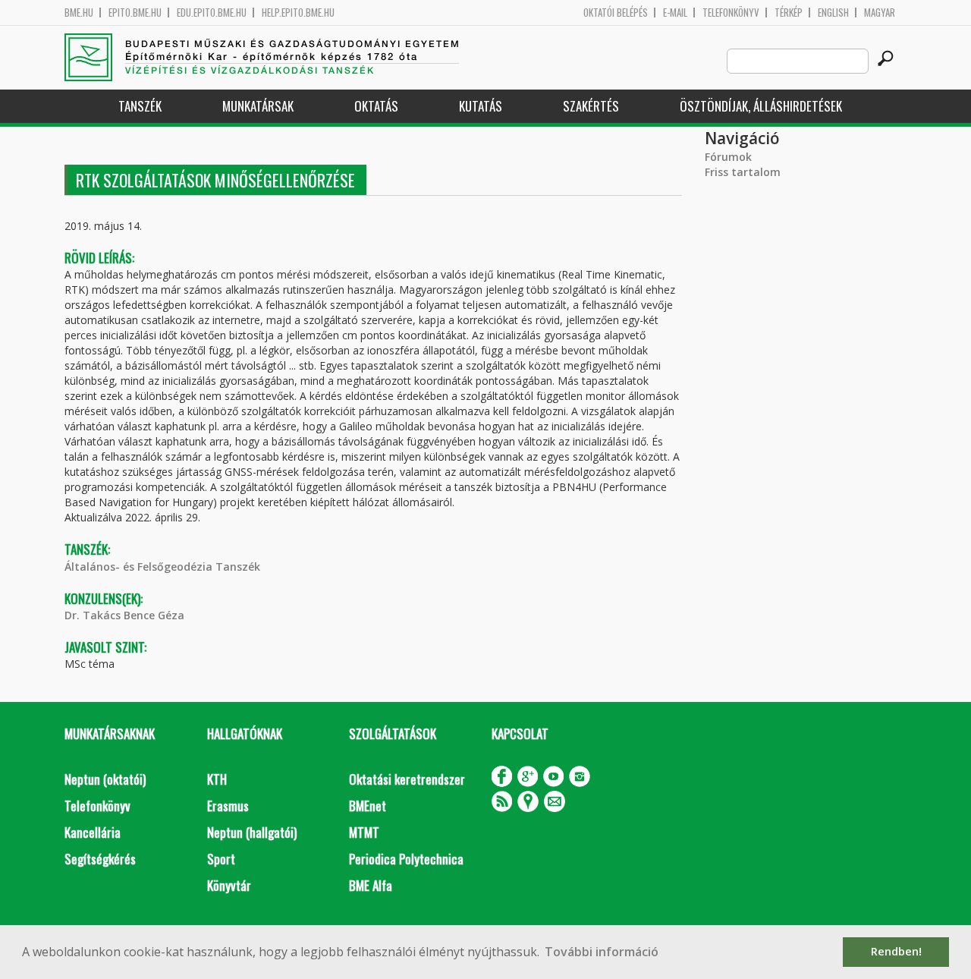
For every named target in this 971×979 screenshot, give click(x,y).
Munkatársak (258, 105)
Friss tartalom (743, 172)
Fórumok (728, 157)
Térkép (789, 12)
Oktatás (376, 105)
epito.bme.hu (135, 12)
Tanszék (140, 105)
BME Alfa (370, 885)
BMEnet (367, 805)
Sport (221, 858)
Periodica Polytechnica (406, 858)
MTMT (364, 832)
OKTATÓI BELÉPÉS (615, 12)
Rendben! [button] (896, 951)
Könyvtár (229, 885)
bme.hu (78, 12)
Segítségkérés (100, 858)
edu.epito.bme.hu (212, 12)
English (833, 12)
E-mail (675, 12)
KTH (217, 779)
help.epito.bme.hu (298, 12)
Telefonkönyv (730, 12)
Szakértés (591, 105)
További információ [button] (601, 951)
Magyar (879, 12)
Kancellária (92, 832)
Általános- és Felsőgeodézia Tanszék (162, 566)
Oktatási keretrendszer (407, 779)
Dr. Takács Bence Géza (124, 615)
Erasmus (228, 805)
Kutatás (480, 105)
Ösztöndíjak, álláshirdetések (761, 105)
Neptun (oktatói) (105, 779)
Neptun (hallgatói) (252, 832)
